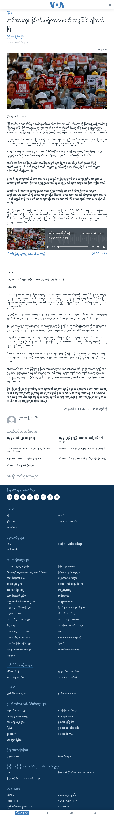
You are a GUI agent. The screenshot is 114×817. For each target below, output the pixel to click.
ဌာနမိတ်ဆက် (13, 756)
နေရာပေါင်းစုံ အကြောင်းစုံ (69, 637)
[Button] (102, 49)
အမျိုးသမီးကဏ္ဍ (65, 602)
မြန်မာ (10, 13)
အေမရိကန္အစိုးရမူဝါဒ (67, 795)
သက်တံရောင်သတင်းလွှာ (69, 649)
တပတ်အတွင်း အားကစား (18, 631)
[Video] (48, 813)
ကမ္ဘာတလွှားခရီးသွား (67, 578)
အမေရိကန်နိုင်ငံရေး (15, 590)
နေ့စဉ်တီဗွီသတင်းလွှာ (16, 710)
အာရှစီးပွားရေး (64, 590)
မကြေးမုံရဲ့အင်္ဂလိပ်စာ (16, 677)
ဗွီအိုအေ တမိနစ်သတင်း (68, 728)
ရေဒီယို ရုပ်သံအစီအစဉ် (17, 716)
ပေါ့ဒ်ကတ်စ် (12, 550)
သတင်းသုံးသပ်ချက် (16, 578)
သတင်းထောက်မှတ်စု (16, 596)
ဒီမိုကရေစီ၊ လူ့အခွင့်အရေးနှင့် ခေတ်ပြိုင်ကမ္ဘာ (27, 572)
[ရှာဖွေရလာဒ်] (95, 813)
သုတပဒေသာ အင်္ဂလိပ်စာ (69, 677)
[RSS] (43, 497)
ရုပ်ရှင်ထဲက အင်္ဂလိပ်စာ (68, 671)
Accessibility (63, 807)
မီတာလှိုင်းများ (64, 756)
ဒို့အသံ (61, 643)
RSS (9, 544)
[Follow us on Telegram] (36, 497)
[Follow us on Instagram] (30, 497)
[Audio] (71, 813)
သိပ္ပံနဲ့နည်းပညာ (14, 613)
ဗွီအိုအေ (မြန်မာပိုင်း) (16, 37)
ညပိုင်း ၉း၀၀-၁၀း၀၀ (67, 694)
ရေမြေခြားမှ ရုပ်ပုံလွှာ (67, 710)
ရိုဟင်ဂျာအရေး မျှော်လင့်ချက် (71, 608)
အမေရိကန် (12, 527)
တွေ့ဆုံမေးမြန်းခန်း (15, 740)
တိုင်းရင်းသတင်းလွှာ (67, 613)
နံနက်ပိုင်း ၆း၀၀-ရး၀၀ (16, 694)
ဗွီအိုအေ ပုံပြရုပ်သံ (66, 722)
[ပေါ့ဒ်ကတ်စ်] (50, 497)
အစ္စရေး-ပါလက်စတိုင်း (68, 521)
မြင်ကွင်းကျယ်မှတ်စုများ (69, 572)
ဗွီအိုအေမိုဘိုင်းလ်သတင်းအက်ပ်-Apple (24, 778)
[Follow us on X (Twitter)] (16, 497)
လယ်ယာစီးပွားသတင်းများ (18, 637)
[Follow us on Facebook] (9, 497)
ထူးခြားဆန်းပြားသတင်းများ (19, 649)
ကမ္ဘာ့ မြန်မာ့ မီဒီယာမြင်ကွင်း (19, 608)
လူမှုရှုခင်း (11, 655)
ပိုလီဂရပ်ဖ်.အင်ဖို (65, 716)
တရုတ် (61, 515)
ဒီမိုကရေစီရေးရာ (14, 584)
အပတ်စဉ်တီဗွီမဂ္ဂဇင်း (16, 722)
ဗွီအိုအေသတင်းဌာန (59, 237)
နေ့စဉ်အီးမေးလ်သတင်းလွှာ (70, 544)
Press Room (12, 801)
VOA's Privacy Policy (67, 801)
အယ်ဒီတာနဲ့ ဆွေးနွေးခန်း (18, 566)
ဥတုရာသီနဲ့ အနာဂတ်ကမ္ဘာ (18, 619)
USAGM (10, 795)
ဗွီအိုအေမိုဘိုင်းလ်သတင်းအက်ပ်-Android (76, 772)
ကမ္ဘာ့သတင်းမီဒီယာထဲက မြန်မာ (21, 602)
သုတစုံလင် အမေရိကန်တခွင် (71, 625)
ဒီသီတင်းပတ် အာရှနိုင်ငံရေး (70, 584)
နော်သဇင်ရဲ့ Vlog (65, 734)
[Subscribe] (57, 497)
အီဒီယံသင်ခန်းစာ (14, 671)
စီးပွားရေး (11, 625)
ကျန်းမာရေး (63, 596)
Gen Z (61, 631)
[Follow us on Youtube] (23, 497)
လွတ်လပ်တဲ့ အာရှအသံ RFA (19, 807)
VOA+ (9, 772)
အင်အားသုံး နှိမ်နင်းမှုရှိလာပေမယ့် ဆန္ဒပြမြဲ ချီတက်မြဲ (74, 233)
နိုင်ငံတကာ (11, 521)
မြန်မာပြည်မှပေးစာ (66, 566)
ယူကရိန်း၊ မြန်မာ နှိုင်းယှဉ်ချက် (20, 643)
